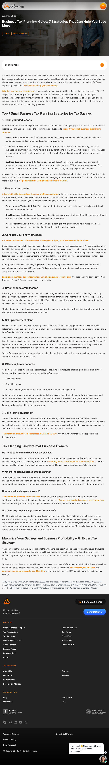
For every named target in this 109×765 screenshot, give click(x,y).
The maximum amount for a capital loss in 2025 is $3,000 (29, 434)
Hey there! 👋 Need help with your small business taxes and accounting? (86, 748)
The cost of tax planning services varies (21, 497)
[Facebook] (4, 722)
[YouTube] (20, 722)
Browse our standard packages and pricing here (81, 500)
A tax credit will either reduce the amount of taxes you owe (30, 194)
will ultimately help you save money (41, 85)
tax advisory (89, 568)
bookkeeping (76, 568)
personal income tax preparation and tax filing (23, 571)
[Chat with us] (103, 759)
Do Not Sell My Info (64, 734)
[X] (26, 722)
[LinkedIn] (15, 722)
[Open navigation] (103, 6)
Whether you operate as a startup (18, 91)
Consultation (93, 611)
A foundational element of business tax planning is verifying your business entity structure (45, 240)
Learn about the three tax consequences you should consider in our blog (36, 277)
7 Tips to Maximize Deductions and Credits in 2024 (43, 181)
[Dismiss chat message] (105, 752)
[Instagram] (10, 722)
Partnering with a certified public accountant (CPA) (71, 461)
